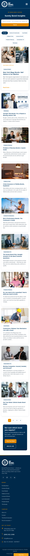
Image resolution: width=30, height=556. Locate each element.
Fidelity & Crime (10, 36)
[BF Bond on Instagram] (7, 477)
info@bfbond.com (8, 538)
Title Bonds (15, 43)
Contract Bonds (5, 488)
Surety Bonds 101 (20, 39)
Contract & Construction (14, 32)
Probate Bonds (5, 501)
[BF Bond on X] (10, 477)
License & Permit (19, 36)
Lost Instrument (5, 499)
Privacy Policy (9, 553)
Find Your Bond (11, 441)
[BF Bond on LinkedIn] (14, 477)
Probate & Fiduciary (10, 39)
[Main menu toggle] (27, 4)
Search (15, 24)
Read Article (7, 87)
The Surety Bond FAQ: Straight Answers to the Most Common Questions (12, 256)
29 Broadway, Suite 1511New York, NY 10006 (10, 529)
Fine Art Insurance (7, 520)
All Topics (5, 32)
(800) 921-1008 (10, 446)
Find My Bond (5, 485)
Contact (4, 515)
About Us (4, 512)
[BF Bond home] (15, 462)
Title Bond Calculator (7, 518)
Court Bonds (24, 32)
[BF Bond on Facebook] (3, 477)
